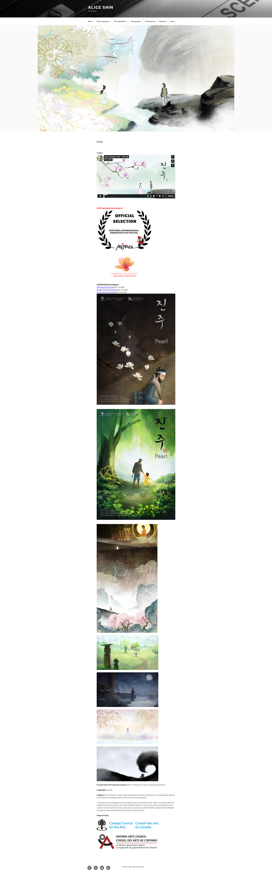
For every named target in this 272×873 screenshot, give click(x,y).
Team (172, 21)
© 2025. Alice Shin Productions (133, 867)
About (90, 21)
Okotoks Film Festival (105, 287)
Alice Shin (100, 7)
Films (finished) (120, 21)
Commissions (150, 21)
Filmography (136, 21)
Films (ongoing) (102, 21)
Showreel (162, 21)
